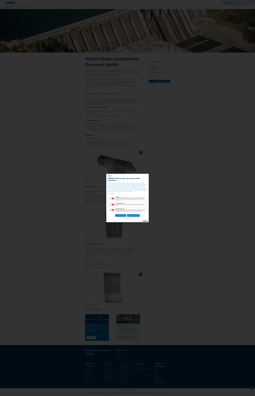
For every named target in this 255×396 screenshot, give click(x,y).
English (109, 175)
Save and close (127, 218)
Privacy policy (111, 193)
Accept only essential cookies (133, 215)
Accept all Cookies (121, 215)
